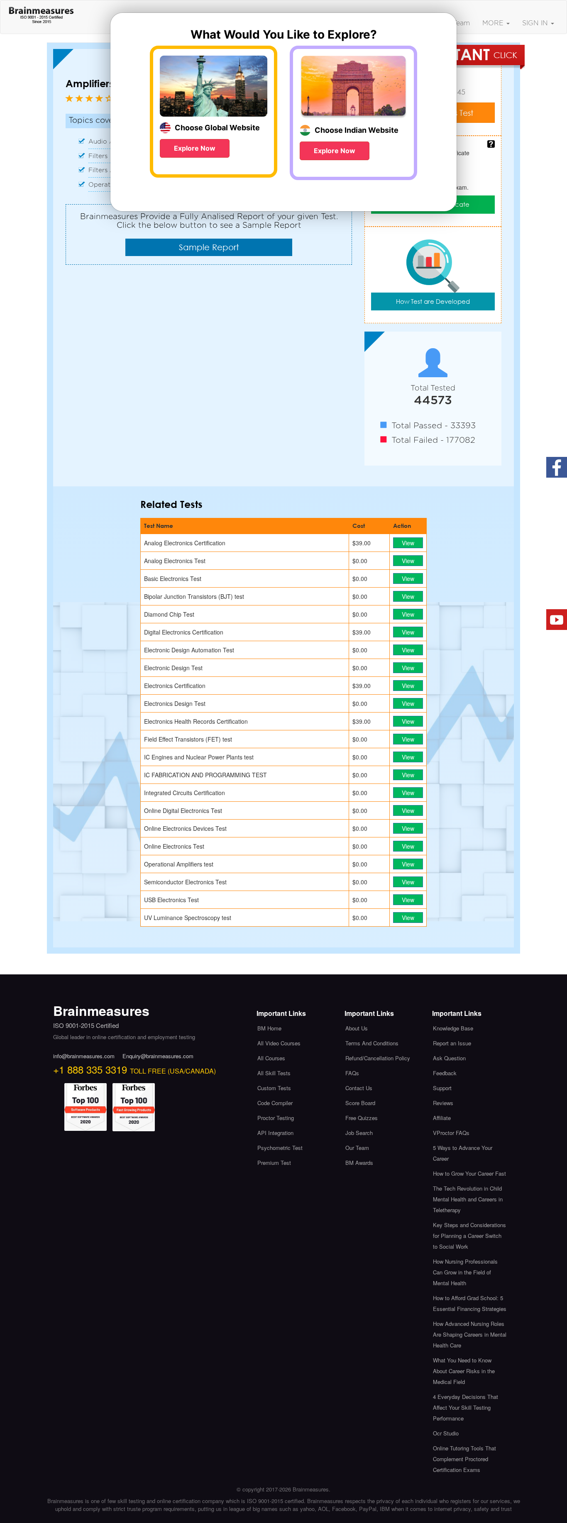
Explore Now (194, 148)
